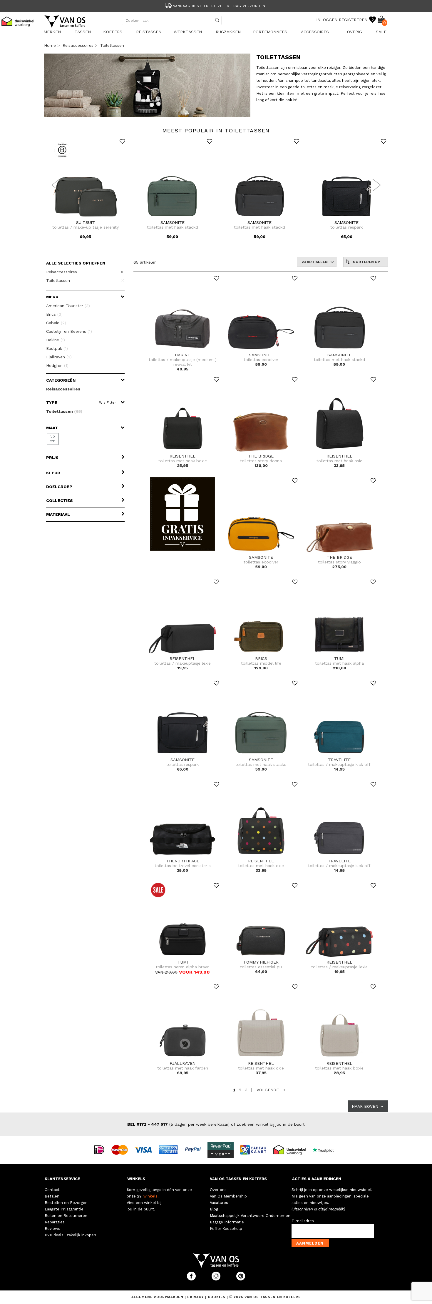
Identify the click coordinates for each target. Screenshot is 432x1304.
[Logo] (65, 26)
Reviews (52, 1228)
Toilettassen (112, 45)
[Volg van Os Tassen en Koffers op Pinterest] (240, 1279)
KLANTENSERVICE (62, 1179)
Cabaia (56, 322)
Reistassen (148, 31)
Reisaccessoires (78, 45)
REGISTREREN (353, 19)
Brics (54, 314)
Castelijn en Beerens (69, 331)
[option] (216, 5)
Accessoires (315, 31)
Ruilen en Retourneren (66, 1215)
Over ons (218, 1189)
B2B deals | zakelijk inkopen (70, 1235)
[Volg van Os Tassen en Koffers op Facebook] (192, 1279)
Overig (354, 31)
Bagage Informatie (227, 1222)
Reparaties (55, 1222)
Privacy (196, 1297)
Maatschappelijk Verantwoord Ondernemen (250, 1215)
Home (50, 45)
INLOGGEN (326, 19)
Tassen (83, 31)
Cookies (216, 1297)
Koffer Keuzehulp (226, 1228)
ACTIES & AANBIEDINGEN (316, 1179)
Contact (52, 1189)
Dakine (55, 339)
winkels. (151, 1196)
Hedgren (57, 365)
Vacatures (219, 1202)
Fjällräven (59, 357)
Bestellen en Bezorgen (66, 1202)
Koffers (112, 31)
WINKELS (136, 1179)
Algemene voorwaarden (158, 1297)
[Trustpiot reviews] (325, 1149)
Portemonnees (270, 31)
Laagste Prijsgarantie (64, 1209)
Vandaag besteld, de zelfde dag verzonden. (220, 6)
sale (381, 31)
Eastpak (57, 348)
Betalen (52, 1196)
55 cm (53, 438)
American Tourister (68, 305)
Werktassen (188, 31)
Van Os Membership (228, 1196)
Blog (214, 1209)
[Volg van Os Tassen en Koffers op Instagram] (216, 1279)
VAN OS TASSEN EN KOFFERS (238, 1179)
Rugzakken (228, 31)
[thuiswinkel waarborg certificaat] (292, 1149)
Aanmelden (310, 1243)
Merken (52, 31)
